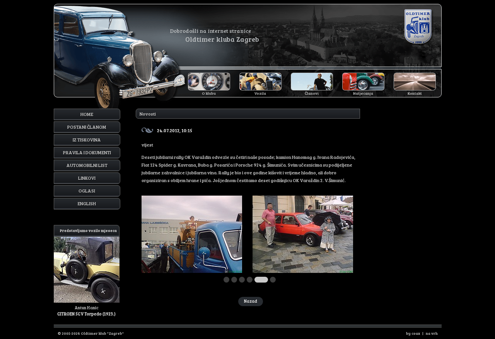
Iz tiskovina (87, 139)
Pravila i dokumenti (87, 152)
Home (86, 114)
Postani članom (86, 127)
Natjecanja (363, 93)
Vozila (260, 93)
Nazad (250, 301)
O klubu (209, 93)
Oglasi (87, 190)
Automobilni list (87, 165)
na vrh (432, 333)
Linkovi (87, 178)
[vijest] (192, 271)
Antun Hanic (87, 272)
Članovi (312, 93)
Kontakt (415, 93)
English (87, 203)
